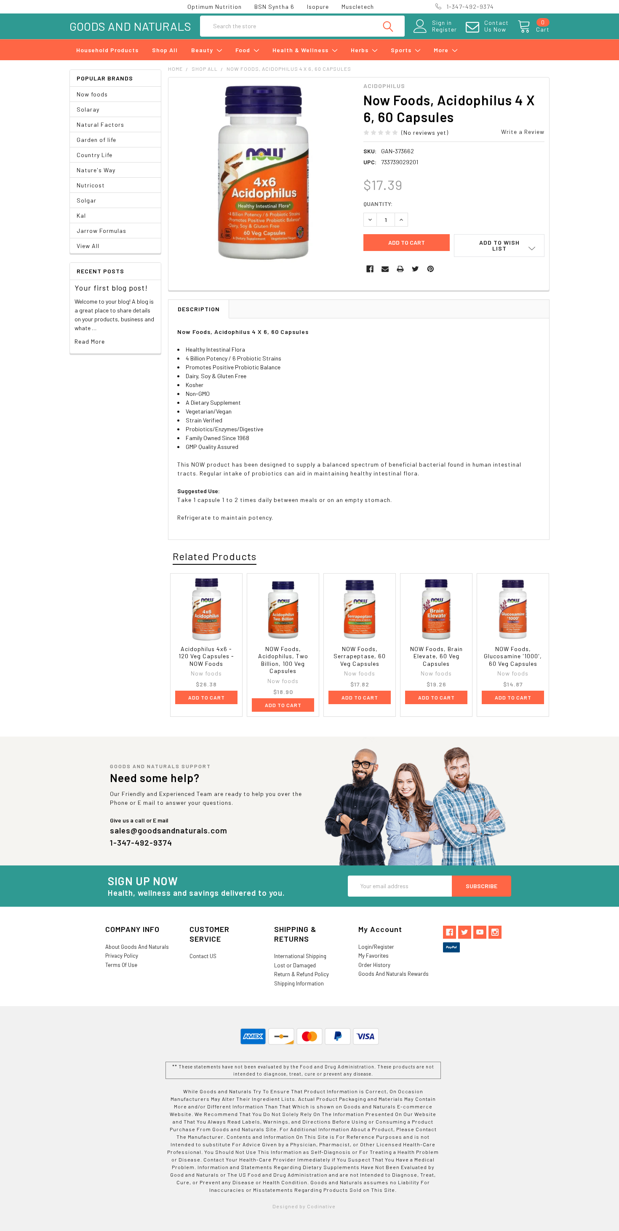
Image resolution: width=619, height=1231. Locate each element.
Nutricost (91, 185)
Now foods (92, 94)
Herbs (360, 49)
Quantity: (377, 203)
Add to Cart (206, 697)
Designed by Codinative (304, 1206)
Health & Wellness (301, 49)
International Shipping (300, 956)
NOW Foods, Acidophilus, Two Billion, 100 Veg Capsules (283, 660)
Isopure (318, 6)
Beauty (203, 49)
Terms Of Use (121, 964)
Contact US (202, 956)
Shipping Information (299, 983)
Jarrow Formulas (101, 230)
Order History (374, 964)
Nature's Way (96, 170)
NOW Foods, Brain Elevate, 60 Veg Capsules (436, 656)
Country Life (94, 154)
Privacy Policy (121, 955)
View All (88, 245)
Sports (402, 49)
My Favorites (373, 955)
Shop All (165, 49)
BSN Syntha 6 (274, 6)
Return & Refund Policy (301, 974)
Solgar (86, 200)
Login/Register (376, 946)
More (442, 49)
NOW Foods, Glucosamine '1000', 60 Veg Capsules (513, 656)
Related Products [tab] (214, 556)
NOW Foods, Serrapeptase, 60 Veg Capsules (360, 656)
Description (199, 308)
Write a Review (522, 131)
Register (444, 29)
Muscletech (358, 6)
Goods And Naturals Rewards (393, 973)
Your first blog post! (111, 287)
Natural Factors (100, 124)
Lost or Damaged (295, 965)
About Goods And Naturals (137, 946)
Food (243, 49)
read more (90, 341)
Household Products (107, 49)
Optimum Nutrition (214, 6)
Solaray (88, 109)
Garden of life (96, 139)
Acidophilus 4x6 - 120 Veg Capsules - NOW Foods (206, 656)
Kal (81, 215)
